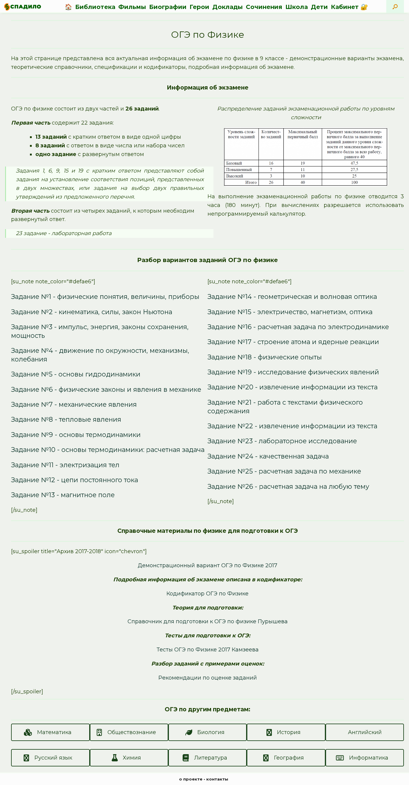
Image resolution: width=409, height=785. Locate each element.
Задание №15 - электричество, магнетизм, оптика (289, 312)
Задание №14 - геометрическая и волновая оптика (292, 296)
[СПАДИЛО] (22, 6)
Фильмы (132, 6)
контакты (217, 779)
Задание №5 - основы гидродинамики (75, 374)
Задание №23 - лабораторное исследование (282, 441)
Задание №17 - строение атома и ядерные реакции (293, 342)
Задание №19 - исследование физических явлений (293, 372)
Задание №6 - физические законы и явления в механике (106, 389)
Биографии (168, 6)
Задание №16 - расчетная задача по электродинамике (298, 327)
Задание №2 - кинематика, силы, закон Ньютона (91, 312)
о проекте (190, 779)
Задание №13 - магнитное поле (63, 495)
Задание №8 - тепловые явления (66, 419)
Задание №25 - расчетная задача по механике (284, 471)
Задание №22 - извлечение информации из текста (292, 426)
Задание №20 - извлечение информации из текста (292, 387)
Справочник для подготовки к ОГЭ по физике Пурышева (208, 621)
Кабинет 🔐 (349, 6)
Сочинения (264, 6)
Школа (296, 6)
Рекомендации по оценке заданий (207, 677)
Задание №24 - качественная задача (268, 456)
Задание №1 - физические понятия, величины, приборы (105, 296)
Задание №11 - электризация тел (65, 465)
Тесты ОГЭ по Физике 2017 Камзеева (208, 649)
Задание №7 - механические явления (74, 404)
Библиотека (95, 6)
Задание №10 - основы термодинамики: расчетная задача (108, 449)
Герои (199, 6)
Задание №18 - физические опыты (264, 357)
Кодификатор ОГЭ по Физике (207, 593)
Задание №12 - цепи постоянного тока (74, 480)
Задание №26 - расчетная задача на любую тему (288, 486)
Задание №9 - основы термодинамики (76, 434)
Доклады (227, 6)
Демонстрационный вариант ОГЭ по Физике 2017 (207, 565)
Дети (319, 6)
